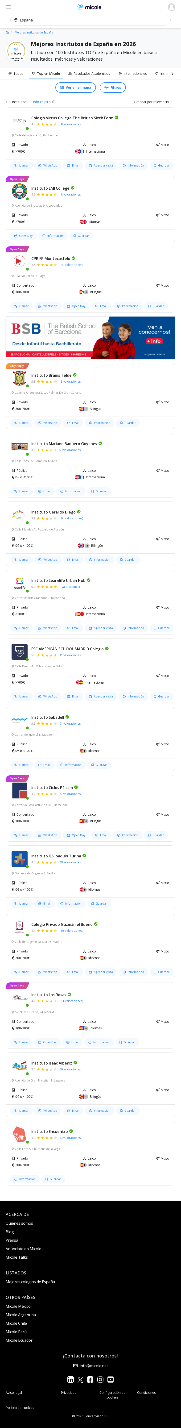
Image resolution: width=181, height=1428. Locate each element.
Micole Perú (16, 1331)
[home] (7, 32)
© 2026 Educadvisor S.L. (90, 1416)
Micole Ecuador (19, 1340)
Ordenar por (143, 102)
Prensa (12, 1240)
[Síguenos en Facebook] (90, 1379)
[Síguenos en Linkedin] (70, 1379)
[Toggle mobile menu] (8, 7)
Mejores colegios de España (30, 1281)
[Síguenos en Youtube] (110, 1379)
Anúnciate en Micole (23, 1248)
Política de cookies (20, 1407)
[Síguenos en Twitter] (80, 1379)
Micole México (18, 1306)
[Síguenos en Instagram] (100, 1379)
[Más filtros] (171, 73)
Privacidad (68, 1392)
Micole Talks (17, 1257)
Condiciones (146, 1392)
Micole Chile (16, 1323)
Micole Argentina (21, 1314)
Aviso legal (14, 1392)
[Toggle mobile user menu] (171, 7)
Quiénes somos (19, 1223)
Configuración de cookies (112, 1394)
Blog (10, 1231)
